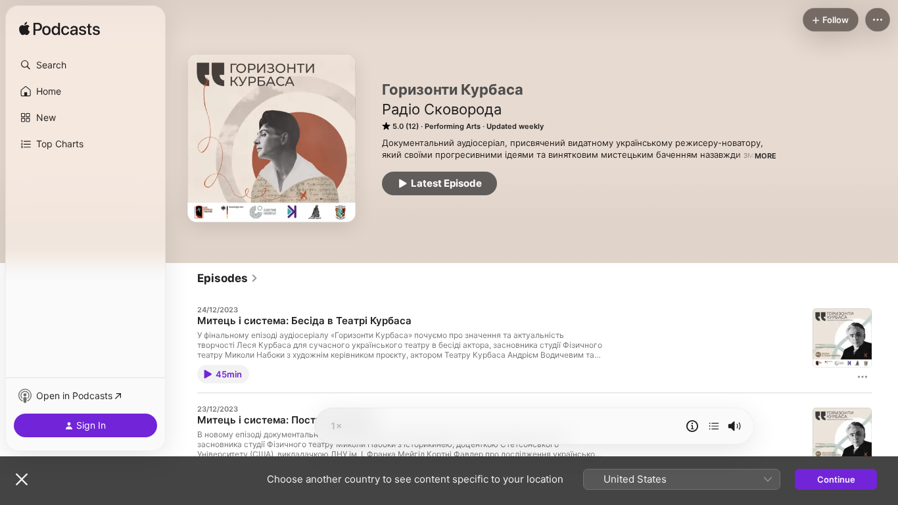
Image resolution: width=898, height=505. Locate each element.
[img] (59, 29)
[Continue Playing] (714, 426)
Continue (836, 479)
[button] (85, 65)
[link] (227, 278)
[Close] (22, 479)
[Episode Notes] (692, 426)
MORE (765, 155)
